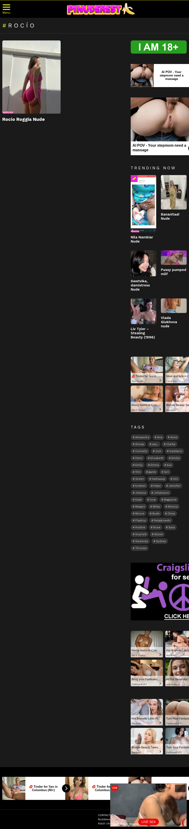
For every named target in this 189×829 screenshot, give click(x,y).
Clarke (170, 444)
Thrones (141, 548)
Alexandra (142, 437)
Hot (175, 478)
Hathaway (158, 478)
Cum (158, 451)
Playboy (140, 520)
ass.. (155, 444)
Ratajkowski (162, 520)
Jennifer (174, 485)
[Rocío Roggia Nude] (31, 77)
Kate (138, 499)
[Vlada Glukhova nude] (174, 305)
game (152, 472)
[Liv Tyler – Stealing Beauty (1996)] (144, 311)
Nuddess (104, 819)
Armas (139, 444)
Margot (140, 506)
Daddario (175, 451)
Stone (158, 534)
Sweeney (141, 541)
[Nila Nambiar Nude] (144, 203)
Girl (166, 472)
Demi (138, 458)
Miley (156, 506)
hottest (140, 485)
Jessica (140, 492)
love (153, 499)
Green (139, 478)
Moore (139, 513)
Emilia (175, 458)
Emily (138, 465)
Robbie (140, 527)
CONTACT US (106, 815)
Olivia (171, 513)
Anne (173, 437)
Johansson (161, 492)
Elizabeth (157, 458)
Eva (169, 465)
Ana (159, 437)
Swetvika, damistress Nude (140, 285)
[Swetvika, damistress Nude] (144, 263)
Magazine (170, 499)
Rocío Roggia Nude (23, 119)
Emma (155, 465)
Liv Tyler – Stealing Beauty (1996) (143, 333)
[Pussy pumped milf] (174, 257)
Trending (134, 178)
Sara (171, 527)
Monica (173, 506)
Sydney (161, 541)
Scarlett (140, 534)
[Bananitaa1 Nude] (174, 192)
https (157, 485)
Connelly (141, 451)
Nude (155, 513)
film (138, 472)
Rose (156, 527)
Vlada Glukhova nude (169, 322)
